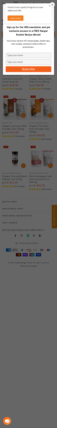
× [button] (49, 5)
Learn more (15, 18)
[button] (7, 421)
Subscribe (28, 69)
